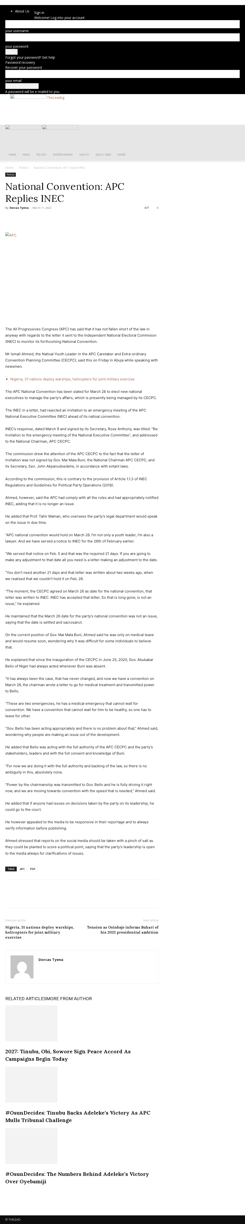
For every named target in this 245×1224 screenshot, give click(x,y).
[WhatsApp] (43, 218)
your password (16, 46)
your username (17, 30)
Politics (41, 154)
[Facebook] (10, 218)
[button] (234, 131)
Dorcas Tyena (19, 207)
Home (12, 154)
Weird (121, 154)
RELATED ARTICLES (25, 998)
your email (13, 80)
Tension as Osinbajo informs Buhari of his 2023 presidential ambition (122, 930)
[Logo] (23, 128)
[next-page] (9, 1192)
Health (84, 154)
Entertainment (63, 154)
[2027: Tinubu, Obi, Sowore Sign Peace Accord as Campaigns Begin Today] (81, 1023)
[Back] (45, 7)
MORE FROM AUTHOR (69, 998)
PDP (32, 869)
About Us (22, 11)
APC (22, 869)
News (26, 154)
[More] (54, 218)
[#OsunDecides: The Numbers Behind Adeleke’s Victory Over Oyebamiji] (81, 1146)
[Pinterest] (32, 218)
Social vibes (103, 154)
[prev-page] (6, 1192)
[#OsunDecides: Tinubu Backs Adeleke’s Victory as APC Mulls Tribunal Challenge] (81, 1085)
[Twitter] (21, 218)
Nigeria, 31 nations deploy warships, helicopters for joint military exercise (72, 379)
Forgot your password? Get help (30, 57)
